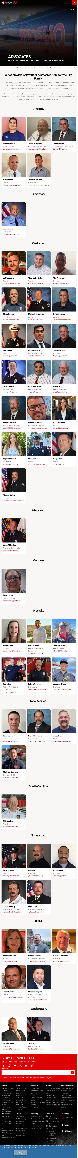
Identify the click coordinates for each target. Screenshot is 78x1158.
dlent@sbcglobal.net (60, 392)
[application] (38, 1151)
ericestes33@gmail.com (36, 464)
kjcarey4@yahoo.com (10, 741)
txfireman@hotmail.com (61, 961)
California (26, 68)
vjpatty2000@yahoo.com (12, 428)
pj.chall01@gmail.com (10, 827)
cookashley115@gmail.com (12, 651)
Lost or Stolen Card (54, 1139)
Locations (52, 1129)
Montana (41, 68)
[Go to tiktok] (32, 1065)
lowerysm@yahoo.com (11, 392)
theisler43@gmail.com (60, 149)
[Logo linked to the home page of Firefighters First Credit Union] (8, 3)
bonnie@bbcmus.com (60, 428)
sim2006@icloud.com (10, 464)
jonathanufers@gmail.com (62, 689)
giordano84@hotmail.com (62, 741)
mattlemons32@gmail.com (37, 428)
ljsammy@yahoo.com (35, 392)
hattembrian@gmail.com (11, 601)
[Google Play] (68, 1131)
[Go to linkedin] (26, 1065)
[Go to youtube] (15, 1065)
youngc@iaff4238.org (35, 876)
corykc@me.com (59, 464)
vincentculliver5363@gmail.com (14, 500)
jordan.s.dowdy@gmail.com (12, 912)
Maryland (34, 68)
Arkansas (18, 68)
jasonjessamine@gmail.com (37, 149)
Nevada (49, 68)
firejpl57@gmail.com (60, 356)
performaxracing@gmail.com (13, 997)
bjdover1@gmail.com (10, 356)
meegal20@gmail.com (11, 320)
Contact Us (53, 1126)
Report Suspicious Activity (52, 1134)
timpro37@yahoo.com (61, 283)
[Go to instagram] (9, 1065)
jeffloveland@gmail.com (11, 283)
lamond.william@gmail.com (12, 185)
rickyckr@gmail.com (60, 876)
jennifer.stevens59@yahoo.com (39, 185)
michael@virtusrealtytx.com (37, 1000)
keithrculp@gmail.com (35, 912)
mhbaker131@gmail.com (36, 961)
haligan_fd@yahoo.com (11, 876)
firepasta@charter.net (35, 283)
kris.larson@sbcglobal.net (62, 320)
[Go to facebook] (4, 1065)
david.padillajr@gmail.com (12, 149)
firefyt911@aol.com (9, 692)
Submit (72, 1072)
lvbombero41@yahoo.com (37, 689)
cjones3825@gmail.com (11, 1049)
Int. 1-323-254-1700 (54, 1122)
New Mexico (57, 68)
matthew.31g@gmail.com (11, 777)
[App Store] (68, 1124)
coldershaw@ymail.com (11, 550)
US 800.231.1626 (53, 1117)
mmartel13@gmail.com (36, 356)
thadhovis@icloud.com (36, 1049)
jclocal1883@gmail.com (61, 651)
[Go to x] (21, 1065)
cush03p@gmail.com (35, 320)
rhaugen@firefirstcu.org (36, 741)
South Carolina (67, 68)
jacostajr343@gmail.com (11, 234)
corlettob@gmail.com (35, 653)
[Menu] (74, 2)
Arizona (11, 68)
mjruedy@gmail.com (10, 961)
